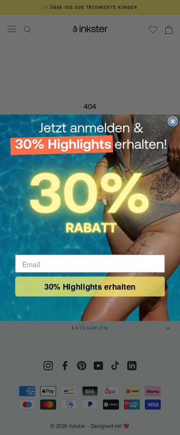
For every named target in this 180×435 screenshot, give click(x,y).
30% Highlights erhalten (90, 286)
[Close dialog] (173, 121)
